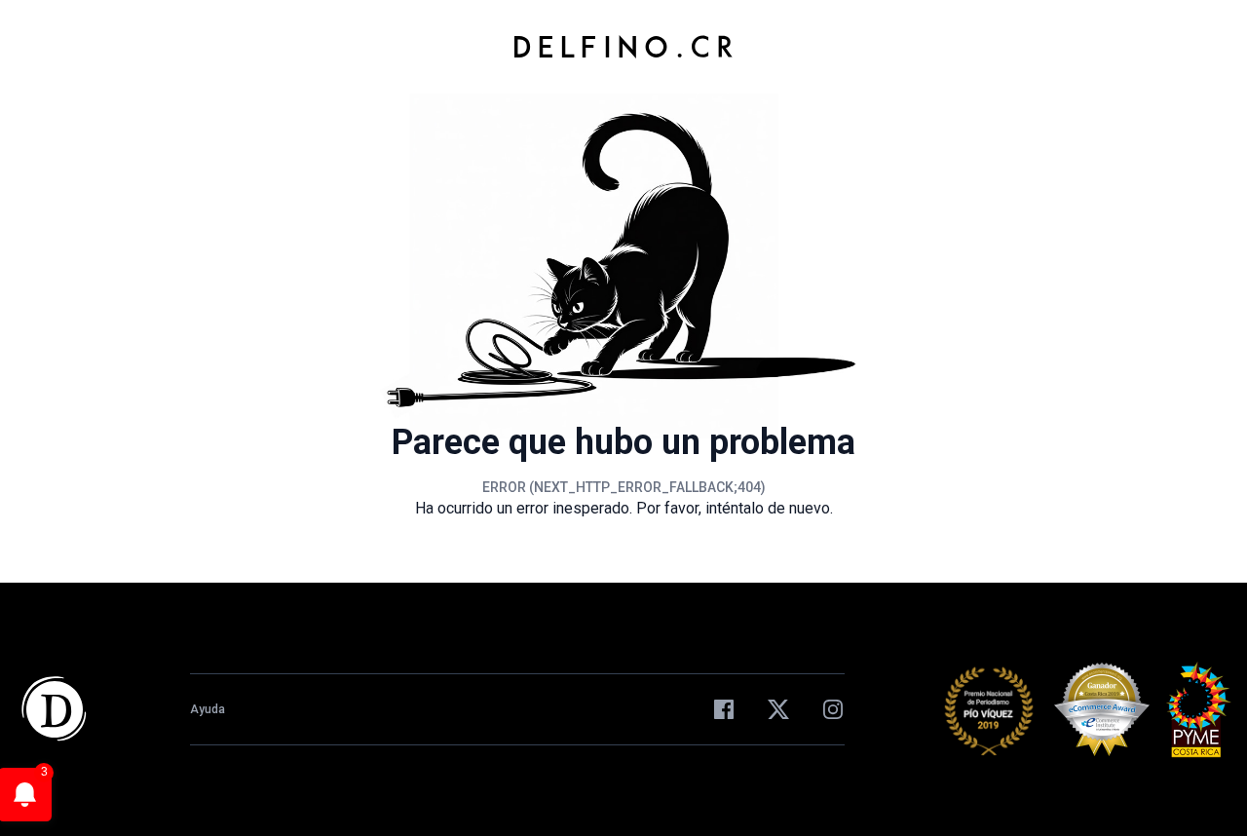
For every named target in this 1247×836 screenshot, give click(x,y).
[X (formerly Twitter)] (778, 709)
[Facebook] (724, 709)
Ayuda (207, 709)
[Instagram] (833, 709)
